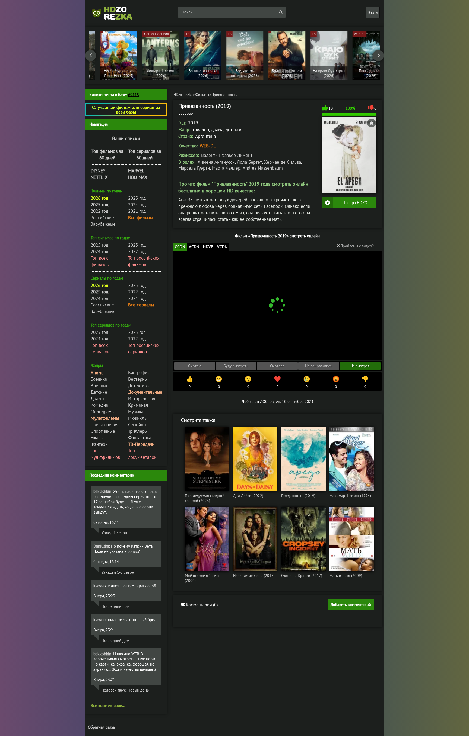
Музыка (135, 412)
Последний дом (115, 606)
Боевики (99, 379)
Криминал (138, 405)
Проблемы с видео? (357, 245)
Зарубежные (103, 224)
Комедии (99, 405)
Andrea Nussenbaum (263, 168)
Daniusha (101, 546)
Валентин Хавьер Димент (226, 155)
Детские (99, 392)
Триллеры (138, 431)
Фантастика (139, 438)
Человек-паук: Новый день (125, 690)
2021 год (137, 211)
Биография (139, 373)
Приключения (104, 425)
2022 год (99, 211)
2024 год (137, 205)
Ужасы (97, 438)
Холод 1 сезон (114, 532)
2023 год (137, 198)
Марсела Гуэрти (194, 168)
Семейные (138, 425)
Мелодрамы (103, 412)
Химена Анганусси (216, 162)
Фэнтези (99, 444)
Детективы (139, 386)
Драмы (97, 399)
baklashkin (102, 491)
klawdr (99, 585)
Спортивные (103, 431)
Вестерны (138, 379)
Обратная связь (101, 727)
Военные (100, 386)
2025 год (99, 245)
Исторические (142, 399)
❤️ (277, 382)
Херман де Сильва (282, 162)
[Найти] (280, 12)
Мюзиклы (137, 418)
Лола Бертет (249, 162)
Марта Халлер (226, 168)
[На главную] (115, 12)
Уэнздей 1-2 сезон (118, 572)
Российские (102, 218)
